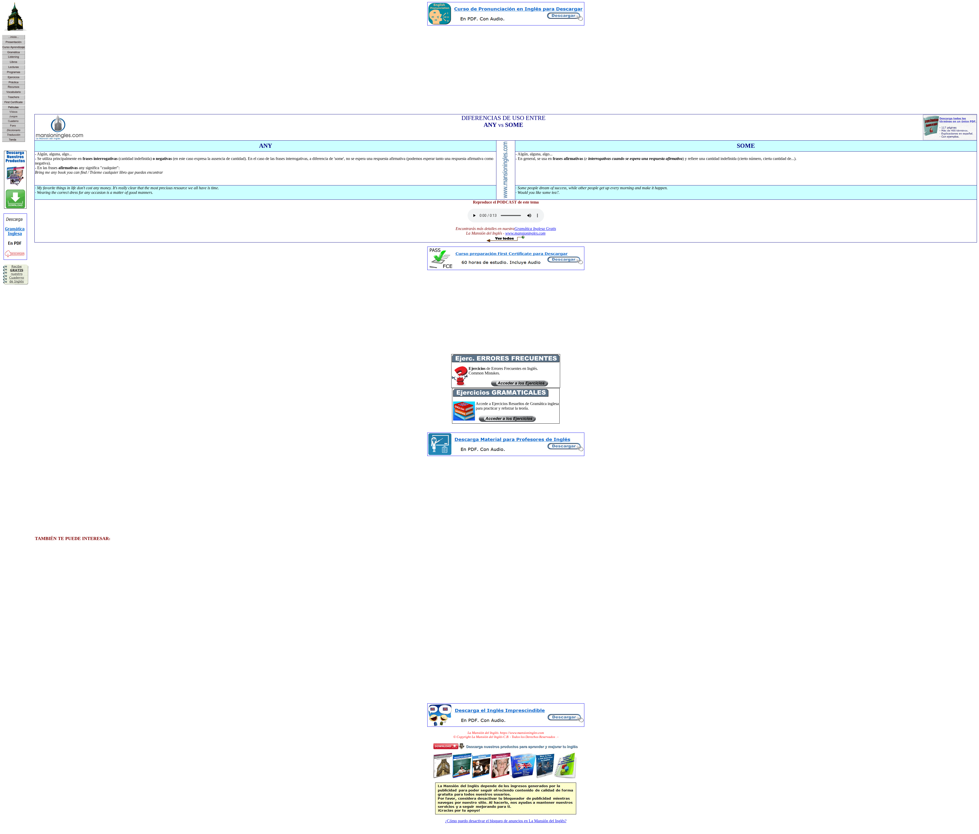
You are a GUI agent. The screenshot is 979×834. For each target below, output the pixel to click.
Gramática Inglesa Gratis (535, 228)
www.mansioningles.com (525, 233)
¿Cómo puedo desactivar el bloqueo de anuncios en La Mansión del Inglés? (505, 821)
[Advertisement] (506, 65)
